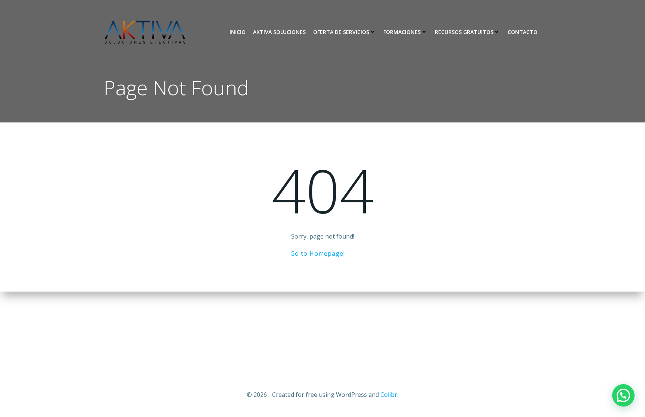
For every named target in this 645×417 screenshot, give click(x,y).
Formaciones (402, 31)
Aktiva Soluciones (279, 31)
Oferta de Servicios (341, 31)
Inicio (238, 31)
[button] (623, 395)
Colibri (389, 394)
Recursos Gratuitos (464, 31)
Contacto (523, 31)
